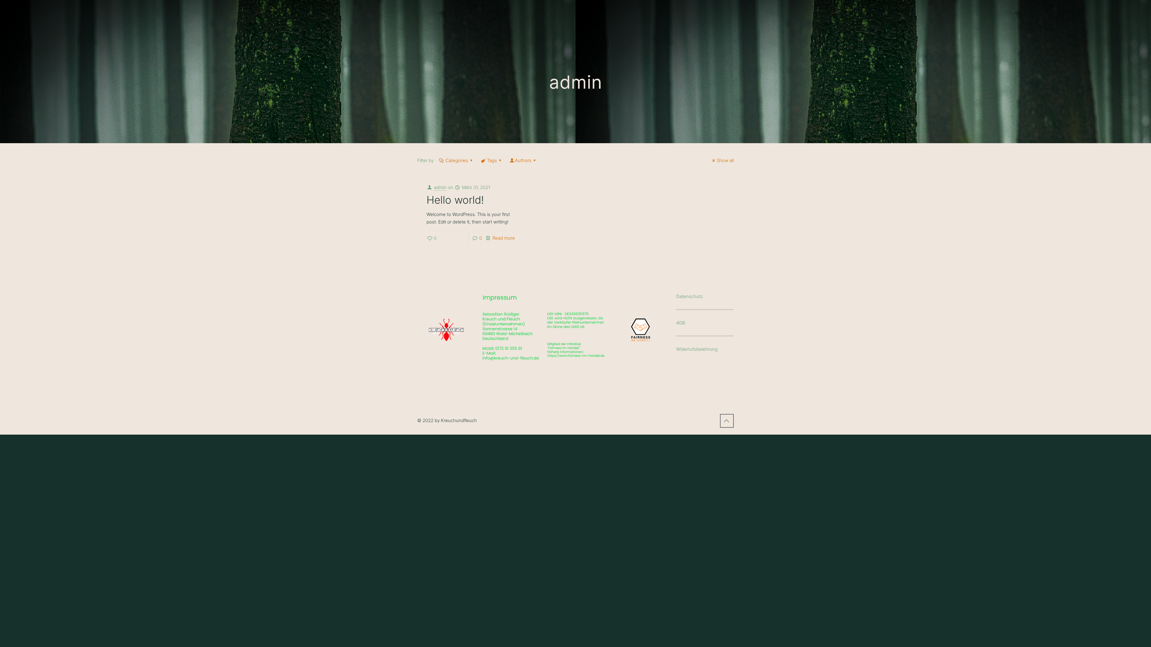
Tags (492, 160)
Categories (456, 160)
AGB (680, 323)
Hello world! (455, 200)
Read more (503, 238)
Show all (725, 160)
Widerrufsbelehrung (697, 349)
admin (440, 187)
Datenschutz (689, 296)
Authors (523, 160)
